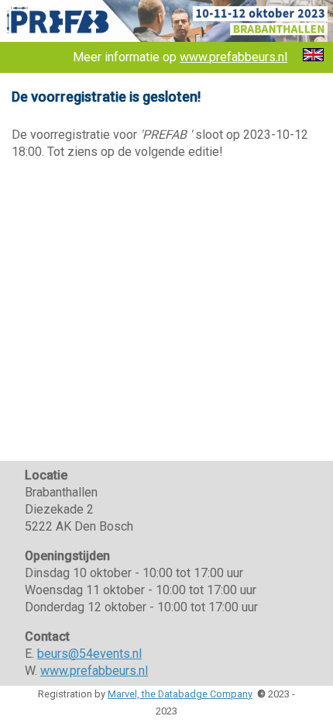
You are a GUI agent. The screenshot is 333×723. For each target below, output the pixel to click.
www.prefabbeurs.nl (233, 57)
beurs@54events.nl (89, 653)
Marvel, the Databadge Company (180, 694)
